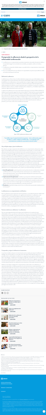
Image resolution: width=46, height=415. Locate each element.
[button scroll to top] (44, 411)
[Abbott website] (41, 16)
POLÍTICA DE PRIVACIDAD (6, 382)
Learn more (12, 305)
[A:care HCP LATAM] (5, 16)
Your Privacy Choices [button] (22, 8)
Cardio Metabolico (6, 54)
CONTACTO (3, 391)
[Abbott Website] (23, 380)
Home (2, 48)
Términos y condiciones (23, 399)
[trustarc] (43, 12)
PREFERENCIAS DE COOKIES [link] (6, 384)
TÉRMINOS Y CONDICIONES (6, 387)
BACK (4, 52)
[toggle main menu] (1, 19)
